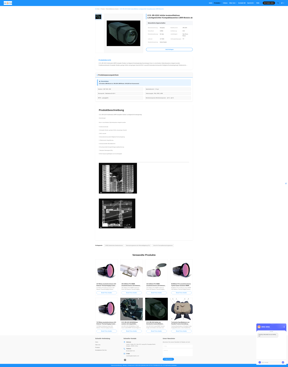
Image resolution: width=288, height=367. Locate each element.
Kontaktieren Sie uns (101, 350)
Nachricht (250, 3)
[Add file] (260, 362)
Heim (210, 3)
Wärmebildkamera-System (112, 9)
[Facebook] (286, 183)
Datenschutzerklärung (116, 365)
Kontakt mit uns (241, 3)
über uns (97, 344)
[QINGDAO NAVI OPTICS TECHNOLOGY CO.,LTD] (8, 3)
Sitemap (125, 365)
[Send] (283, 362)
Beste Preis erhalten (106, 292)
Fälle (257, 3)
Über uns (232, 3)
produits (97, 347)
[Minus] (284, 327)
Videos (225, 3)
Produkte (217, 3)
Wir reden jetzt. (269, 3)
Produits (103, 9)
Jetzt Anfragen (169, 49)
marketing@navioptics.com (132, 355)
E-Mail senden (168, 359)
